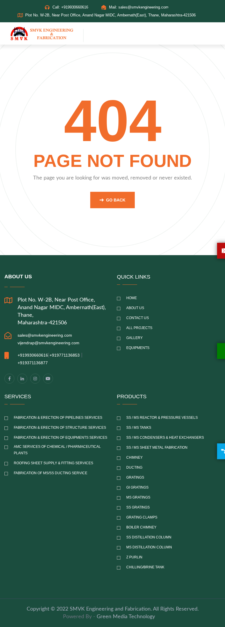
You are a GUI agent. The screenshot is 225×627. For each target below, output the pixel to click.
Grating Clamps (141, 517)
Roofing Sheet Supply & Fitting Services (53, 463)
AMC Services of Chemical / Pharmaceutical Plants (57, 450)
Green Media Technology (126, 616)
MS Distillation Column (149, 547)
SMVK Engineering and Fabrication (110, 609)
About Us (135, 308)
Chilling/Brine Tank (145, 567)
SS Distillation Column (148, 537)
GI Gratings (137, 487)
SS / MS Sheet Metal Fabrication (157, 447)
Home (131, 298)
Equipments (137, 348)
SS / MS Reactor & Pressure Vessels (162, 418)
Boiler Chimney (141, 527)
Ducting (134, 467)
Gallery (134, 338)
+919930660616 (74, 7)
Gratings (135, 477)
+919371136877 (33, 362)
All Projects (139, 328)
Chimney (134, 457)
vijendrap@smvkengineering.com (48, 342)
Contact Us (137, 318)
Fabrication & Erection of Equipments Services (60, 437)
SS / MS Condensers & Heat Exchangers (165, 437)
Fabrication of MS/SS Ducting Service (50, 473)
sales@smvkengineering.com (143, 7)
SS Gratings (138, 507)
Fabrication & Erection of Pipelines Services (58, 418)
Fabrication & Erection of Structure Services (60, 428)
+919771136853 (65, 355)
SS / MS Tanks (138, 428)
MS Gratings (138, 497)
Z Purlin (134, 557)
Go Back (115, 200)
